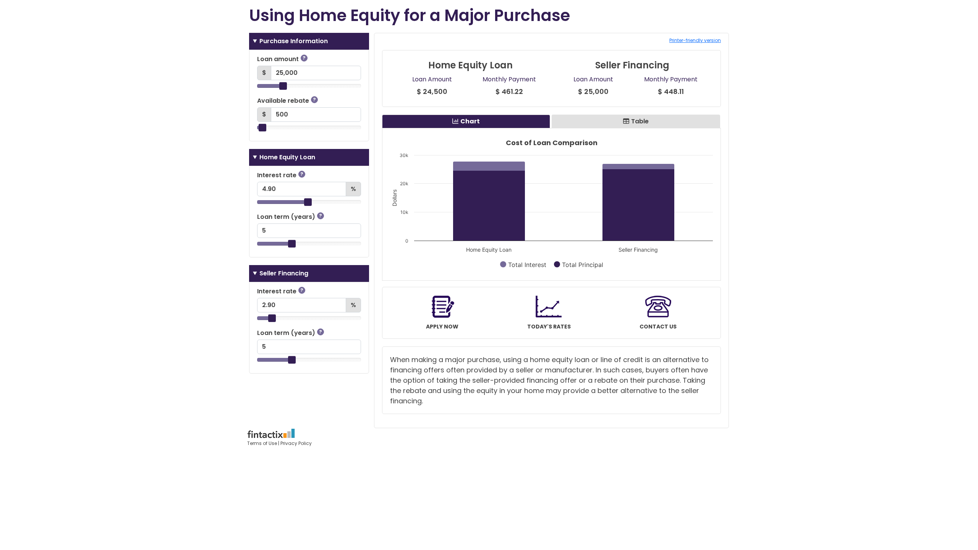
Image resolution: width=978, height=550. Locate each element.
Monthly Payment (509, 79)
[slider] (283, 86)
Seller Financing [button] (283, 273)
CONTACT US (658, 326)
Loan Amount (432, 79)
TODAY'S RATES (549, 326)
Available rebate (286, 100)
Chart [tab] (470, 121)
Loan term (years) (289, 216)
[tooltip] (304, 58)
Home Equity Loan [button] (287, 157)
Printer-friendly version (695, 40)
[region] (551, 204)
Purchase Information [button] (293, 41)
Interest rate (280, 175)
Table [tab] (640, 121)
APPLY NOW (442, 326)
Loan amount (281, 59)
